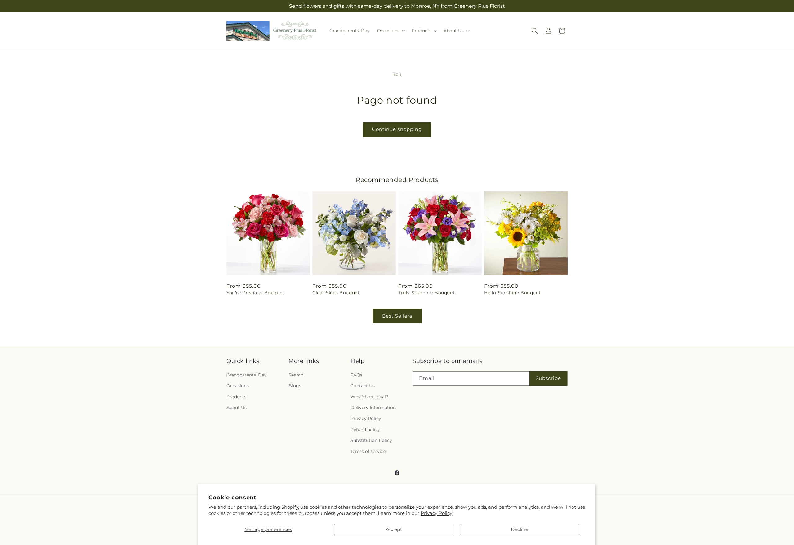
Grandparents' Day (246, 375)
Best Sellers (397, 316)
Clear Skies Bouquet (335, 292)
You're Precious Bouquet (255, 292)
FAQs (356, 375)
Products (236, 396)
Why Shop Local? (369, 396)
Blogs (294, 386)
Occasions (237, 386)
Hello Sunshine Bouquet (512, 292)
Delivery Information (373, 407)
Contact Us (362, 386)
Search (295, 375)
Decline (519, 529)
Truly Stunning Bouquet (426, 292)
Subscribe (548, 378)
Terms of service (368, 451)
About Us (236, 407)
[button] (390, 30)
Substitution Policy (371, 440)
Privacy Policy (436, 513)
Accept (394, 529)
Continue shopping (397, 129)
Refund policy (365, 429)
